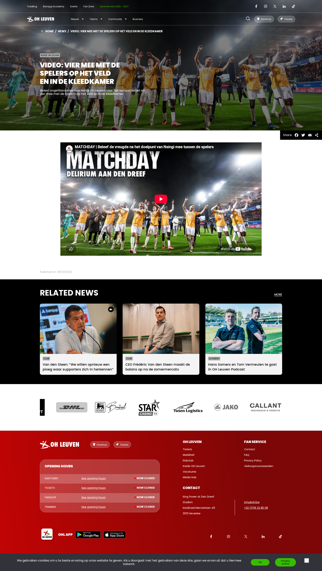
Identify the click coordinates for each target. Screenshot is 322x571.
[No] (306, 560)
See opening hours (93, 478)
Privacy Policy (253, 460)
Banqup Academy (53, 6)
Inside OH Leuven (194, 466)
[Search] (248, 19)
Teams (94, 19)
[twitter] (275, 6)
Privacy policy (285, 562)
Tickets (187, 449)
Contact (249, 449)
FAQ (246, 455)
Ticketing (32, 6)
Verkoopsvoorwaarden (258, 466)
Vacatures (189, 472)
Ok (260, 562)
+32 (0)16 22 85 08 (256, 508)
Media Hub (189, 477)
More (278, 294)
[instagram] (265, 6)
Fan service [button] (255, 442)
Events (74, 6)
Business (138, 19)
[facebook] (256, 6)
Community (115, 19)
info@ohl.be (252, 502)
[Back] (42, 31)
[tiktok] (293, 6)
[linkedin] (284, 6)
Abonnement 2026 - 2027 (114, 6)
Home (49, 31)
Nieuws (75, 19)
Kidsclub (188, 460)
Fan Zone (88, 6)
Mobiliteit (189, 455)
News (62, 31)
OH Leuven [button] (192, 442)
